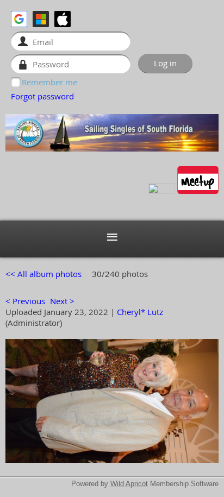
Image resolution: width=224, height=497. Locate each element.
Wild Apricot (129, 484)
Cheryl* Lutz (140, 311)
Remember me (49, 82)
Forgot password (42, 96)
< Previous (25, 300)
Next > (62, 300)
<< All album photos (43, 273)
